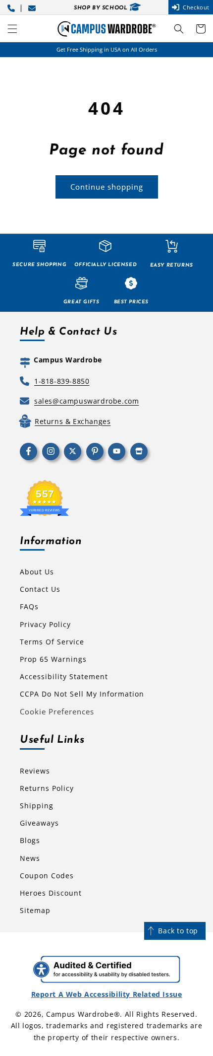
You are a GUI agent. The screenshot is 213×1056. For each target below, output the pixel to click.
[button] (12, 29)
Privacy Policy (45, 624)
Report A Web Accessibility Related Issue (106, 994)
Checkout (196, 7)
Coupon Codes (47, 875)
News (30, 858)
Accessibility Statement (64, 676)
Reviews (35, 770)
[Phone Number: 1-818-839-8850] (12, 7)
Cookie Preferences (57, 711)
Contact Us (40, 589)
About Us (37, 571)
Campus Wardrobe (80, 1014)
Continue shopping (106, 187)
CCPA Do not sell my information (82, 694)
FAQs (29, 606)
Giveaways (39, 823)
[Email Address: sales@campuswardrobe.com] (33, 7)
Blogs (30, 840)
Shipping (36, 805)
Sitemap (35, 910)
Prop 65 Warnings (53, 659)
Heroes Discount (51, 893)
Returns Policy (47, 788)
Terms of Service (52, 641)
